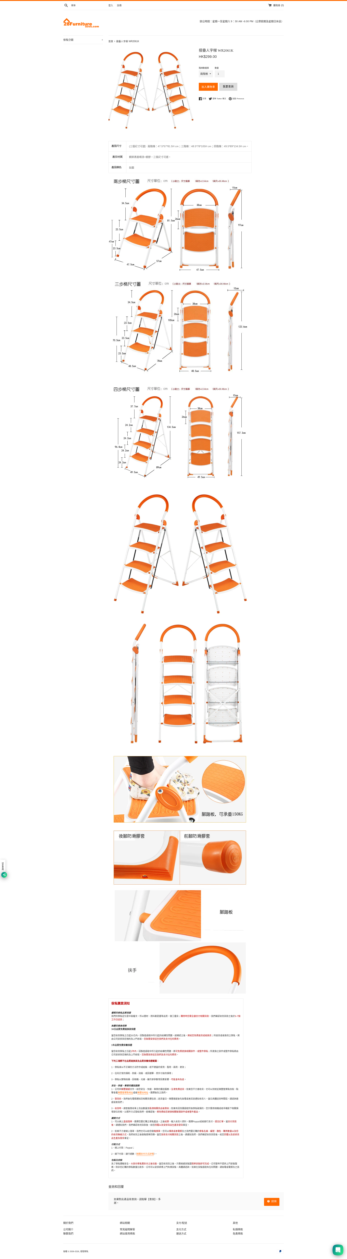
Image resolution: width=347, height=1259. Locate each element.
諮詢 (273, 1201)
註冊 (119, 5)
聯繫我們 (68, 1233)
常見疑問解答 (127, 1229)
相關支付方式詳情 (145, 1154)
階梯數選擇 (204, 68)
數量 (217, 68)
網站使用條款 (127, 1233)
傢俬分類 (83, 39)
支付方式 (181, 1229)
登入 (110, 5)
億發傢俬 (84, 1251)
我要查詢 (228, 86)
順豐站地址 (142, 1092)
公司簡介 (68, 1229)
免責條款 (238, 1233)
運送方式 (181, 1233)
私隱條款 (238, 1229)
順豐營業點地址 (125, 1092)
